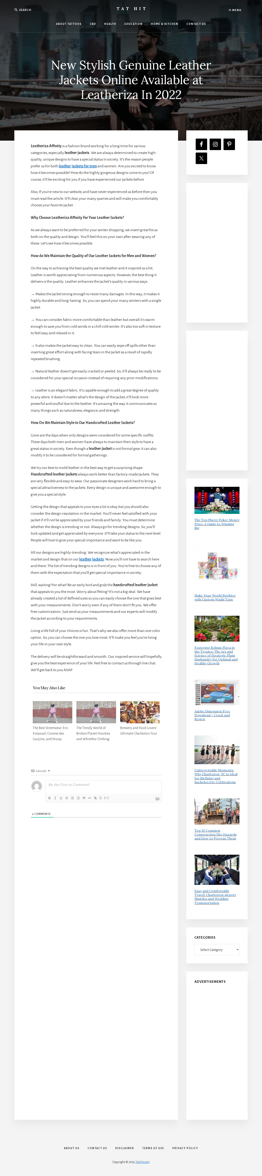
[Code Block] (90, 798)
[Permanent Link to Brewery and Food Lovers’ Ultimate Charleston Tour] (140, 704)
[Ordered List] (72, 798)
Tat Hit (132, 8)
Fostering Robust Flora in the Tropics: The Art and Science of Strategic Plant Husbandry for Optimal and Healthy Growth (216, 655)
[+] (106, 797)
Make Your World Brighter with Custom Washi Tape (215, 597)
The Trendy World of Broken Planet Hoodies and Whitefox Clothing (93, 733)
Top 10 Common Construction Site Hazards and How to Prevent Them (215, 834)
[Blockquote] (84, 798)
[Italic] (55, 798)
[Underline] (61, 798)
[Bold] (49, 798)
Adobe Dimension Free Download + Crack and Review (212, 715)
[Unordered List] (78, 798)
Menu (237, 10)
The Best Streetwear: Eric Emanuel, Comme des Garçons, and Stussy (50, 733)
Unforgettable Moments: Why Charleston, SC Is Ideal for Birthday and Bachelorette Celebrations (215, 776)
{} (100, 797)
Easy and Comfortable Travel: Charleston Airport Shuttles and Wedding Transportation (215, 897)
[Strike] (67, 798)
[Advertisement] (216, 252)
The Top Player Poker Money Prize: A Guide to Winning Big (216, 524)
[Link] (95, 798)
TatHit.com (142, 1162)
